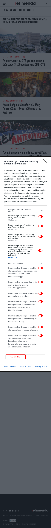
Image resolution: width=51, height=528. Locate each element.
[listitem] (25, 210)
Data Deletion (10, 366)
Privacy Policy (41, 366)
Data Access (25, 366)
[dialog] (25, 264)
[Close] (45, 161)
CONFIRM (15, 357)
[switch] (40, 216)
